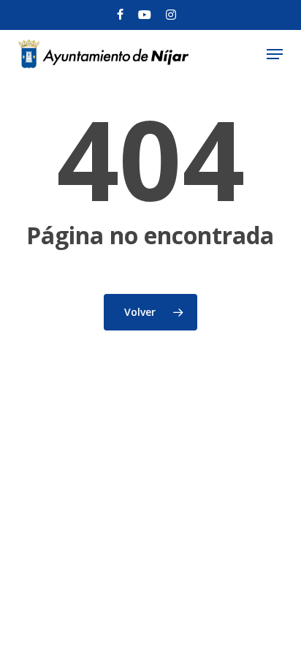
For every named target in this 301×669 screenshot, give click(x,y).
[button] (275, 54)
